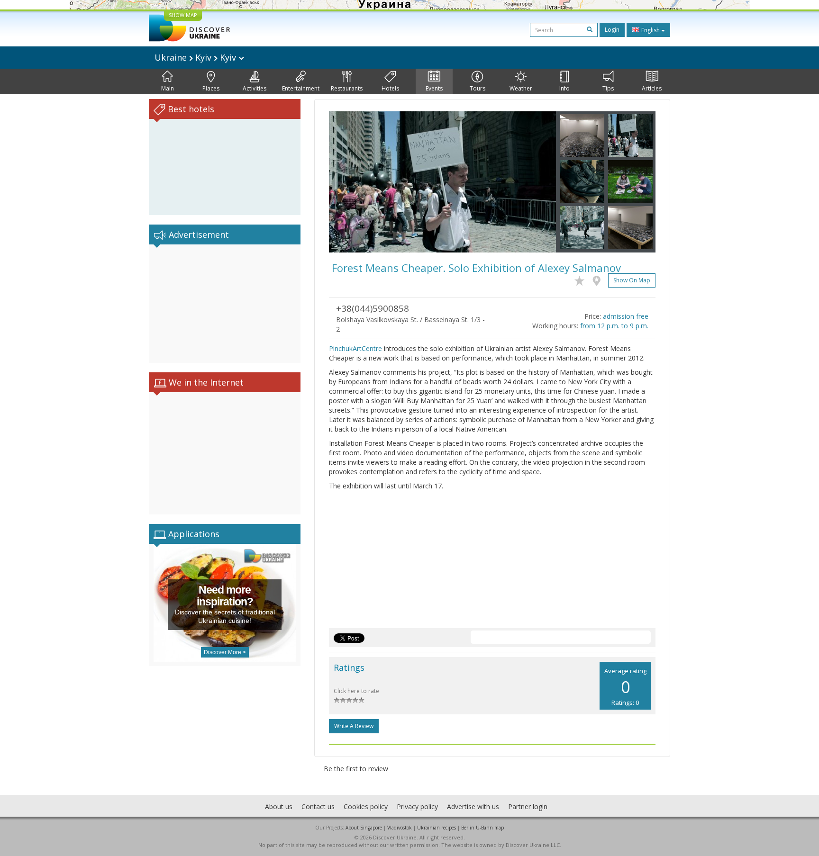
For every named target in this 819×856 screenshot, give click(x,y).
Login (612, 30)
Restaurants (347, 88)
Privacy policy (417, 806)
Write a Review (353, 726)
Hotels (390, 88)
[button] (346, 181)
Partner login (527, 806)
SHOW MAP (183, 14)
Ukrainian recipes (436, 827)
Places (210, 88)
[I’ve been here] (598, 279)
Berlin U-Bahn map (482, 827)
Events (434, 88)
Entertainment (300, 88)
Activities (254, 88)
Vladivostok (399, 827)
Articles (652, 88)
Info (564, 88)
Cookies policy (366, 806)
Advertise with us (473, 806)
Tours (477, 88)
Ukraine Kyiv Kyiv (196, 57)
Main (167, 88)
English (650, 30)
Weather (521, 88)
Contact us (318, 806)
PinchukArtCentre (355, 348)
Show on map (631, 280)
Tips (608, 88)
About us (278, 806)
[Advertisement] (225, 303)
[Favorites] (582, 279)
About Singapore (364, 827)
